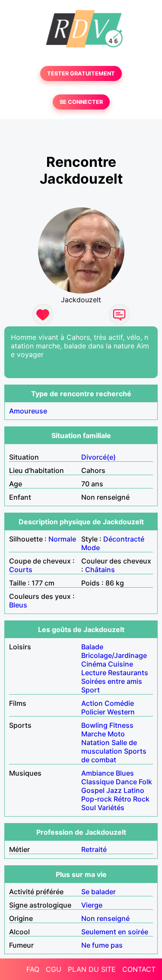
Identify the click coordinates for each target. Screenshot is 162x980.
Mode (90, 547)
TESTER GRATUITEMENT (81, 73)
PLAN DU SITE (92, 969)
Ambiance (97, 773)
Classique (97, 781)
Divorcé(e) (98, 457)
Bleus (18, 605)
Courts (20, 569)
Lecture (93, 672)
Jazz (114, 790)
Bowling (94, 725)
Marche (93, 734)
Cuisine (120, 664)
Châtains (100, 569)
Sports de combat (113, 755)
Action (92, 703)
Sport (90, 690)
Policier (93, 712)
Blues (125, 773)
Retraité (94, 849)
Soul (88, 807)
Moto (116, 734)
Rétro (122, 799)
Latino (134, 790)
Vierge (91, 905)
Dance (126, 781)
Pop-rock (96, 799)
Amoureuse (28, 411)
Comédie (119, 703)
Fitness (121, 725)
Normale (62, 539)
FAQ (32, 969)
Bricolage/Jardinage (114, 655)
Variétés (111, 807)
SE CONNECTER (81, 102)
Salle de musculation (109, 746)
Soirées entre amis (111, 681)
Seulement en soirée (114, 931)
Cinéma (93, 664)
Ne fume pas (102, 945)
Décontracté (123, 539)
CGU (53, 969)
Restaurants (128, 672)
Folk (145, 781)
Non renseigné (105, 918)
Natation (95, 742)
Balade (92, 646)
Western (121, 712)
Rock (141, 799)
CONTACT (139, 969)
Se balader (98, 891)
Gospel (93, 790)
